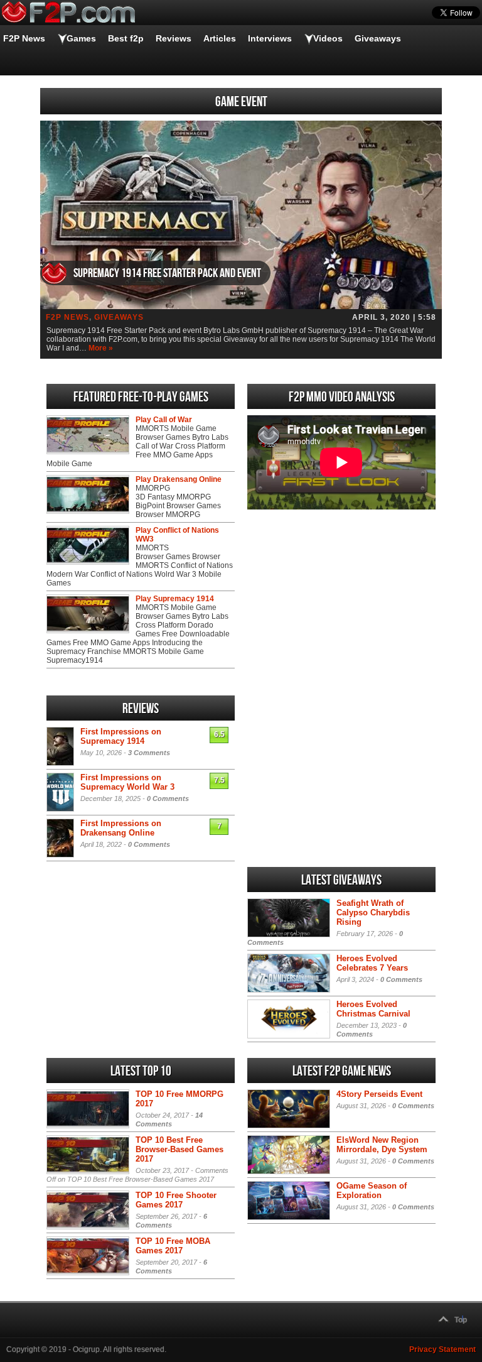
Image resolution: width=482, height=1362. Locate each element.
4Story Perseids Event (379, 1094)
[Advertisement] (341, 602)
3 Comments (149, 752)
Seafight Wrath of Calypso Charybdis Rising (373, 912)
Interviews (270, 38)
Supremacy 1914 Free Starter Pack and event (167, 273)
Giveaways (378, 38)
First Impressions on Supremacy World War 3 (127, 782)
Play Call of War (164, 419)
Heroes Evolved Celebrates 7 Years (372, 963)
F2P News (24, 38)
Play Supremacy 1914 (175, 598)
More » (100, 348)
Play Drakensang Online (179, 479)
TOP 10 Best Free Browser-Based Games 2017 (179, 1149)
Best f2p (126, 38)
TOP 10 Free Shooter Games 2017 (176, 1199)
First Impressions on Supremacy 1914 (120, 736)
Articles (219, 38)
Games (81, 38)
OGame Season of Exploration (371, 1190)
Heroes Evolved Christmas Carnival (373, 1009)
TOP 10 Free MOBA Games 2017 (173, 1245)
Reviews (173, 38)
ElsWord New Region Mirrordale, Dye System (381, 1144)
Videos (328, 38)
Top (460, 1320)
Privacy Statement (442, 1349)
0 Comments (168, 798)
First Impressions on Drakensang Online (120, 828)
